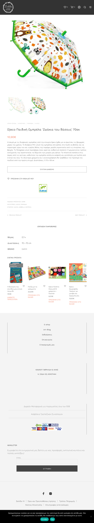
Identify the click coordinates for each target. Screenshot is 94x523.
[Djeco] (43, 188)
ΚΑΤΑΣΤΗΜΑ (21, 123)
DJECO (37, 123)
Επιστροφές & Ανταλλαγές (57, 505)
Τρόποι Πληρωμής (67, 501)
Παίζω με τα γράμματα (32, 288)
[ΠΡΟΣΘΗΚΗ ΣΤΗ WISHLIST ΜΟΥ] (24, 286)
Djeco (16, 207)
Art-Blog (47, 329)
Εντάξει (44, 519)
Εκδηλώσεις (47, 335)
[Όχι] (91, 516)
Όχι (52, 519)
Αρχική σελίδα (11, 123)
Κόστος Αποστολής (33, 505)
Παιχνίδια (30, 123)
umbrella (22, 207)
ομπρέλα (28, 207)
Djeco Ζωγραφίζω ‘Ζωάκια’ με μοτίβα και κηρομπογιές (74, 291)
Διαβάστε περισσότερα (12, 298)
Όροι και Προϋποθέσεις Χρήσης (42, 501)
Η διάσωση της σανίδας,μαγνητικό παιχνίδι (14, 289)
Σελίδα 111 (20, 501)
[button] (66, 7)
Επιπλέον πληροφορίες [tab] (47, 226)
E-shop (47, 324)
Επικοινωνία (47, 340)
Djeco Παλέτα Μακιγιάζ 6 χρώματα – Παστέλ (54, 290)
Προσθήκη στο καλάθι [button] (34, 296)
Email (18, 458)
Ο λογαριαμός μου (47, 345)
